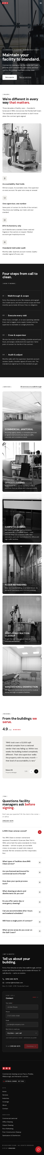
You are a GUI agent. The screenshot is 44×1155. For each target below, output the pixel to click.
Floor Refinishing (7, 1129)
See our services (25, 77)
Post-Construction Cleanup (11, 1132)
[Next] (36, 771)
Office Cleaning (7, 1122)
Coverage (5, 1102)
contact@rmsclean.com (14, 983)
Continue (30, 1046)
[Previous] (31, 771)
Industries (5, 1098)
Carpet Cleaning (7, 1125)
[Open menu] (41, 3)
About (4, 1105)
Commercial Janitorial (9, 1118)
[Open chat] (38, 1149)
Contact (5, 1108)
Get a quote (9, 77)
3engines (11, 1148)
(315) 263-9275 (7, 821)
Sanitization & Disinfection (11, 1135)
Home (4, 1091)
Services (5, 1095)
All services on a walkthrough (31, 387)
